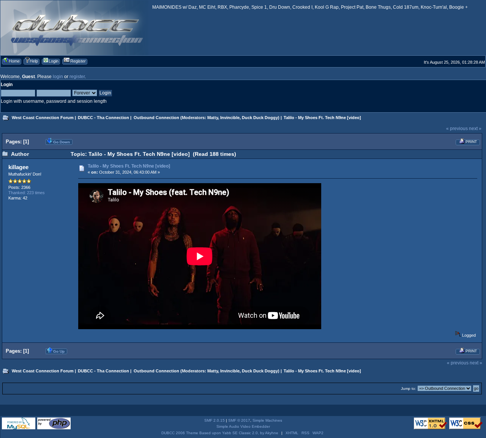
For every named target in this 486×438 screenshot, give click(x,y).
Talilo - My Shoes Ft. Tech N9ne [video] (129, 166)
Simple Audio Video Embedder (243, 426)
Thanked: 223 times (26, 192)
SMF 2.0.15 (214, 420)
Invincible (230, 117)
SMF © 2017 (239, 420)
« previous (457, 128)
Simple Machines (267, 420)
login (58, 76)
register (77, 76)
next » (475, 128)
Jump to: (408, 388)
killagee (18, 167)
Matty (212, 117)
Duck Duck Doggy (260, 117)
